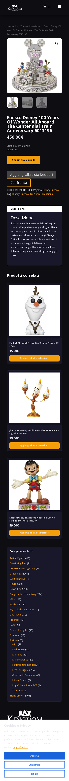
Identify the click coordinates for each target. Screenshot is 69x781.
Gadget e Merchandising (23, 594)
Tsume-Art (18, 690)
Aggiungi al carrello (23, 160)
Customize (34, 764)
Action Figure (17, 558)
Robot (13, 624)
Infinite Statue (19, 680)
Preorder (14, 619)
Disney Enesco (35, 26)
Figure (13, 583)
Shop (16, 26)
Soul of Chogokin (19, 630)
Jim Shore (35, 194)
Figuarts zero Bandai (23, 664)
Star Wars (15, 635)
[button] (57, 43)
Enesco (25, 194)
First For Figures (21, 670)
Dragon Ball (16, 573)
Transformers (17, 695)
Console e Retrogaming (22, 568)
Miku (12, 599)
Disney (16, 194)
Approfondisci (20, 747)
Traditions (47, 194)
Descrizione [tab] (18, 208)
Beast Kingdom (18, 563)
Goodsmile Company (23, 675)
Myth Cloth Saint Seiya (22, 609)
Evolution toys (17, 578)
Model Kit (15, 604)
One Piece (15, 614)
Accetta (34, 755)
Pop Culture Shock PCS (24, 685)
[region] (34, 750)
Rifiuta (34, 773)
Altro (14, 644)
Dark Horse (18, 649)
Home (10, 26)
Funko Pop (15, 588)
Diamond (17, 654)
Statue (24, 26)
